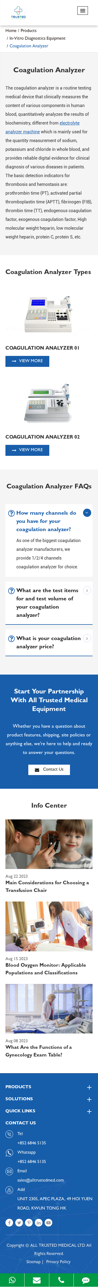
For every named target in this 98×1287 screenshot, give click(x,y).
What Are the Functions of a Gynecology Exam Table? (38, 1052)
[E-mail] (36, 1280)
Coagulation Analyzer (29, 46)
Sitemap (33, 1262)
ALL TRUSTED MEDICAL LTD (57, 1246)
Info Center (49, 806)
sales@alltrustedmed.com (40, 1181)
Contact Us (52, 770)
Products (28, 31)
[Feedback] (86, 1280)
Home (11, 31)
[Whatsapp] (12, 1280)
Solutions (19, 1099)
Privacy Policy (58, 1262)
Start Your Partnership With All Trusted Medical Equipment (49, 701)
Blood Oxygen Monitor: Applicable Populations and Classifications (45, 969)
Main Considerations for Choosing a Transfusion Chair (47, 887)
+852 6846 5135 (31, 1162)
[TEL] (61, 1280)
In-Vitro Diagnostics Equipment (38, 39)
